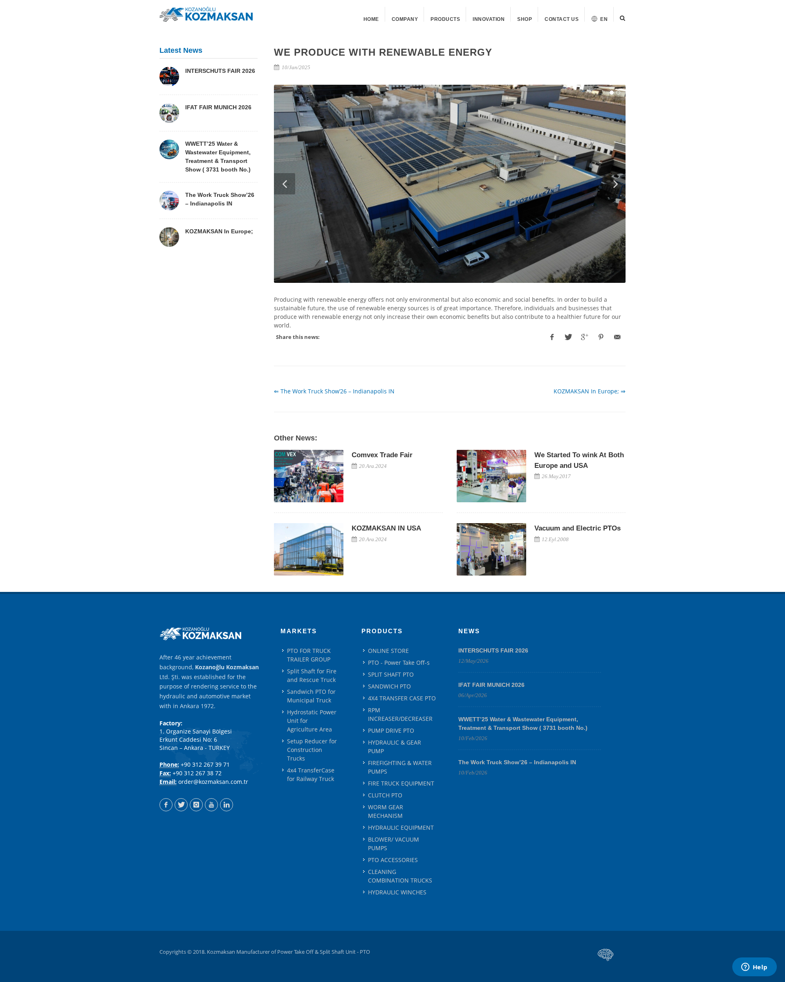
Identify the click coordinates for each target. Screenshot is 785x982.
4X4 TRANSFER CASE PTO (402, 698)
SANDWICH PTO (389, 686)
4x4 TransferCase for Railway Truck (310, 774)
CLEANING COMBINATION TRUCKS (400, 876)
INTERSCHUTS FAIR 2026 (220, 71)
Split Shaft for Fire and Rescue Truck (311, 675)
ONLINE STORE (388, 651)
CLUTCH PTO (385, 795)
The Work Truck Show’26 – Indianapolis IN (517, 762)
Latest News (180, 50)
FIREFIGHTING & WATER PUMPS (400, 767)
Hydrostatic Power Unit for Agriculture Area (311, 720)
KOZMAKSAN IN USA (386, 528)
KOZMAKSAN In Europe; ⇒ (590, 391)
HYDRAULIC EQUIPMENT (401, 827)
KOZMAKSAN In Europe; (219, 231)
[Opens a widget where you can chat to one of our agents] (754, 967)
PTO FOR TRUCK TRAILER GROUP (309, 655)
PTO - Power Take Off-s (399, 662)
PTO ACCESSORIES (393, 860)
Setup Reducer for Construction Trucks (312, 749)
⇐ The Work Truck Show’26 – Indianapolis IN (334, 391)
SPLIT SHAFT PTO (391, 674)
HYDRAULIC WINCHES (397, 892)
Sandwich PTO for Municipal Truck (311, 696)
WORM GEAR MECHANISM (385, 811)
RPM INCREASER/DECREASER (400, 714)
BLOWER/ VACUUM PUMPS (393, 843)
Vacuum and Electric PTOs (577, 528)
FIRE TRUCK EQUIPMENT (401, 783)
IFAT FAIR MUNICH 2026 (218, 107)
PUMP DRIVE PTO (391, 730)
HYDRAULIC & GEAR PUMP (394, 746)
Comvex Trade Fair (382, 455)
